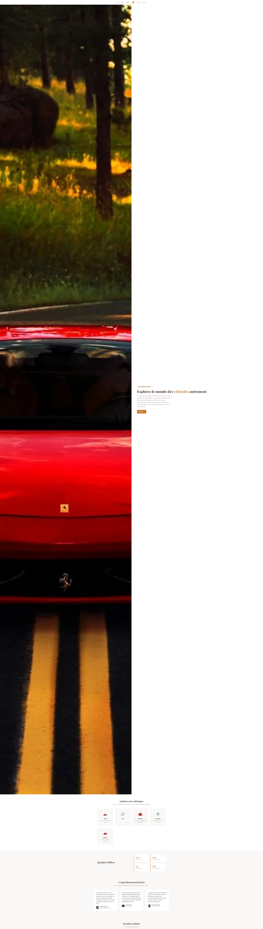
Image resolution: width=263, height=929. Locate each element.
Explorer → (141, 411)
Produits (127, 2)
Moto (118, 2)
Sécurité (139, 2)
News (122, 2)
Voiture (144, 2)
